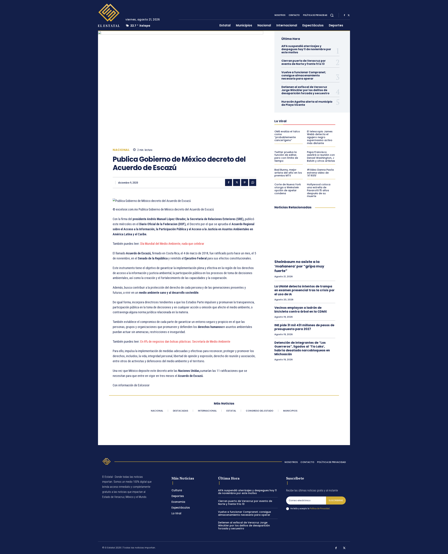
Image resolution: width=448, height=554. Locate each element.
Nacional (121, 149)
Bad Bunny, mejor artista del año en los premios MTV (288, 172)
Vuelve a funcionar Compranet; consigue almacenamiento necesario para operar (303, 75)
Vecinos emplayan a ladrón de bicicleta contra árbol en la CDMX (300, 310)
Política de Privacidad (320, 508)
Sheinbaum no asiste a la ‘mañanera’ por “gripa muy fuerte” (299, 266)
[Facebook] (344, 15)
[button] (332, 15)
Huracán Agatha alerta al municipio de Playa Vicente (306, 103)
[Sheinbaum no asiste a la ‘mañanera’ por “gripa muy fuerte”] (304, 234)
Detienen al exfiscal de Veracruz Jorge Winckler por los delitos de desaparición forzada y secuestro (305, 90)
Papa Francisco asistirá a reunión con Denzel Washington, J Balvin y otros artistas (321, 156)
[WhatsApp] (252, 182)
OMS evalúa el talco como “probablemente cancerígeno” (287, 136)
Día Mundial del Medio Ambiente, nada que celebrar (172, 243)
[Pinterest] (244, 182)
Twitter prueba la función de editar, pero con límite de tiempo (286, 156)
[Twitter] (348, 15)
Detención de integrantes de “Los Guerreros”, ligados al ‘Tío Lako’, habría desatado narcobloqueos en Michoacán (302, 348)
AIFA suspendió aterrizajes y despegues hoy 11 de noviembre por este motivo (306, 49)
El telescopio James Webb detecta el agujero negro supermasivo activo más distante (319, 137)
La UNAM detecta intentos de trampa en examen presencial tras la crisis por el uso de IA (304, 290)
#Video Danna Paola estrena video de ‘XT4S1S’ (320, 172)
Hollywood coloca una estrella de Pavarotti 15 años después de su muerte (318, 190)
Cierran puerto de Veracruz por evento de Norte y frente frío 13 (303, 62)
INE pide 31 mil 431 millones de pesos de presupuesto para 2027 (304, 327)
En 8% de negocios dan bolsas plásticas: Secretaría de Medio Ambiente (185, 341)
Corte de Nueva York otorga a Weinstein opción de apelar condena (287, 189)
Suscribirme (336, 500)
